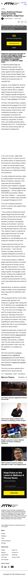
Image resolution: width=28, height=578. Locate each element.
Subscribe (23, 2)
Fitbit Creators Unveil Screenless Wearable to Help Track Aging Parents (13, 463)
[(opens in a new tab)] (2, 567)
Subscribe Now (14, 43)
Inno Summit (4, 559)
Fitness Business (6, 540)
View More (21, 377)
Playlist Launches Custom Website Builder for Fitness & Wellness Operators (12, 441)
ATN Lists (4, 557)
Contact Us (15, 552)
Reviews (3, 543)
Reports (3, 552)
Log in (14, 47)
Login (25, 4)
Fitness (3, 8)
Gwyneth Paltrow (9, 373)
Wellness (3, 536)
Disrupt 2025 (4, 555)
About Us (14, 550)
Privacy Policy (16, 557)
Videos (3, 550)
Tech (2, 538)
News (3, 530)
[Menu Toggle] (2, 3)
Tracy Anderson (12, 99)
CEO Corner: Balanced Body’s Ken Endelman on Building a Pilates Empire (13, 419)
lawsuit (15, 373)
